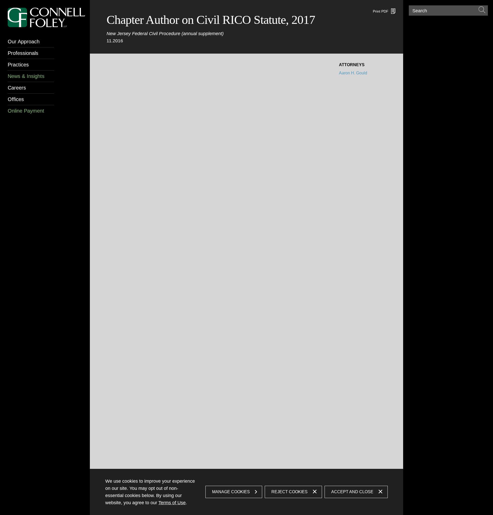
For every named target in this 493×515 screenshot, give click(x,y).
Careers (17, 88)
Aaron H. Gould (353, 73)
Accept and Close (352, 492)
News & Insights (26, 76)
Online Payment (26, 111)
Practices (18, 64)
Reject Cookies (289, 492)
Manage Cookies (231, 492)
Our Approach (24, 41)
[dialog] (246, 492)
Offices (16, 99)
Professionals (23, 53)
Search (419, 10)
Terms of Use (172, 502)
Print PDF (380, 11)
